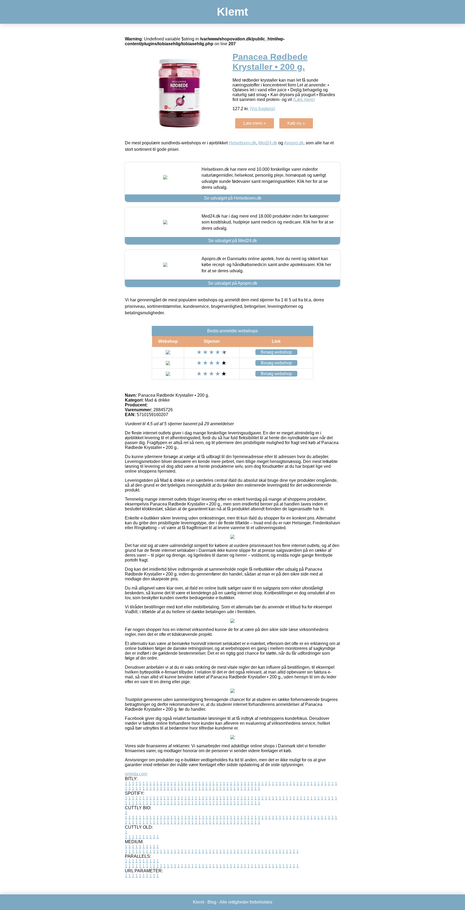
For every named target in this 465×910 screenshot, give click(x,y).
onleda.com (136, 774)
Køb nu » (296, 123)
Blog (211, 902)
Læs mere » (254, 123)
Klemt (232, 11)
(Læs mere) (304, 99)
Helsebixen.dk (242, 143)
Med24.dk (267, 143)
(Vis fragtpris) (262, 108)
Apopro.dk (294, 143)
